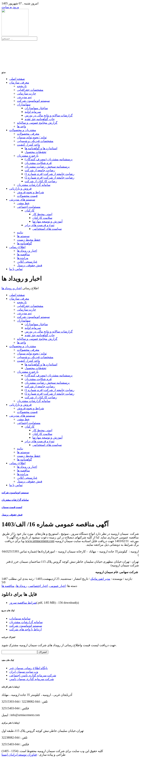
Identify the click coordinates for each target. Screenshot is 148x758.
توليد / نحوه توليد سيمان (32, 137)
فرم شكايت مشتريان (38, 163)
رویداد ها (21, 586)
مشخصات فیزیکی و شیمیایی (35, 141)
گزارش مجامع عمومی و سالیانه (37, 122)
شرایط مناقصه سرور (22, 602)
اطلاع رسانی (17, 247)
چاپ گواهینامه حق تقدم (40, 119)
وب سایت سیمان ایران (23, 671)
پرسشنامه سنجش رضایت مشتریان (47, 166)
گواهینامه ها (24, 243)
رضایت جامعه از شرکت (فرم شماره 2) (49, 177)
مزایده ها (22, 258)
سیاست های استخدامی (47, 228)
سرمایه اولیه (33, 111)
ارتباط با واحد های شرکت (25, 629)
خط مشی (23, 203)
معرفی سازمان (19, 82)
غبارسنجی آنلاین (27, 261)
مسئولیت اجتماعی (28, 206)
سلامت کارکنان (42, 217)
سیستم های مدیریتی (22, 199)
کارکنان (29, 210)
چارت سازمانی (26, 93)
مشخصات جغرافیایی (30, 89)
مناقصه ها (23, 254)
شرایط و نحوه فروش (30, 192)
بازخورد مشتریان (28, 155)
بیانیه (20, 232)
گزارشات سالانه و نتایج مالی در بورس (49, 115)
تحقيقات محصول (35, 152)
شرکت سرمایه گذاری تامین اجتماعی (32, 675)
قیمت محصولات (27, 195)
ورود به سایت (10, 7)
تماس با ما (16, 269)
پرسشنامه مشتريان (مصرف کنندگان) (48, 159)
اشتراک (43, 652)
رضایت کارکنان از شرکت (41, 181)
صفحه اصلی (17, 78)
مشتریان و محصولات (22, 130)
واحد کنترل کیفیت (28, 144)
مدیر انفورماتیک (100, 578)
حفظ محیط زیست (28, 239)
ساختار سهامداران (36, 108)
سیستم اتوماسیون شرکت (33, 100)
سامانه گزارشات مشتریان (33, 184)
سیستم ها (23, 236)
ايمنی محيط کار (42, 214)
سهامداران (23, 104)
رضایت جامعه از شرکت (40, 170)
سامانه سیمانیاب (19, 618)
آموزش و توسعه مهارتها (47, 221)
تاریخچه (22, 86)
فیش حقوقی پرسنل (29, 265)
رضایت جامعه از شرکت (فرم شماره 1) (49, 174)
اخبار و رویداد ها (27, 250)
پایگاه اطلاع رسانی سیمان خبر (28, 668)
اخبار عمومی (57, 586)
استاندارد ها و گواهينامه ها (41, 148)
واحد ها (21, 126)
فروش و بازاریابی (20, 188)
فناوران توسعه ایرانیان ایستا (19, 754)
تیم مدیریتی (24, 97)
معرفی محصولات (28, 133)
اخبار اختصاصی (38, 586)
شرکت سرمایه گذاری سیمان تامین (31, 679)
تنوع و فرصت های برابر (39, 225)
